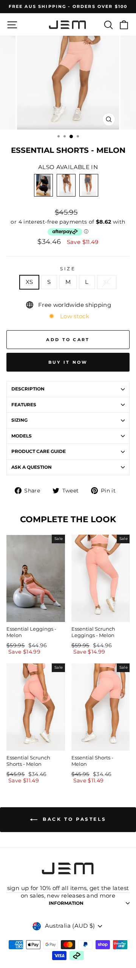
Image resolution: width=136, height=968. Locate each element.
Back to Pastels (73, 819)
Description (28, 389)
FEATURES (23, 404)
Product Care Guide (38, 451)
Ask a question (31, 467)
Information (66, 903)
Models (21, 436)
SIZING (19, 420)
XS (29, 282)
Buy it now (68, 362)
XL (107, 282)
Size (68, 268)
